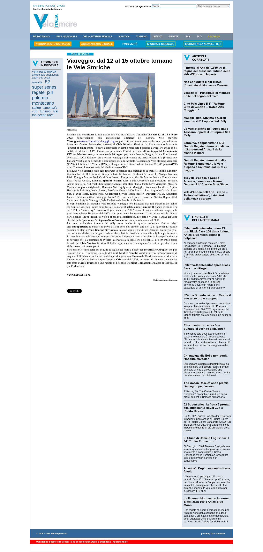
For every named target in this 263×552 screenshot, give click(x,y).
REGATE (173, 36)
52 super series (44, 84)
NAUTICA (124, 36)
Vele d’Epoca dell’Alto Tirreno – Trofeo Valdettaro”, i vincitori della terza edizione (206, 195)
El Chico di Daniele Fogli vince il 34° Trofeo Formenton (206, 439)
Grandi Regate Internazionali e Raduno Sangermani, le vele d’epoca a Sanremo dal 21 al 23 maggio (205, 165)
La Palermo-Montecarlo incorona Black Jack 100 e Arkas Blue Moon (207, 502)
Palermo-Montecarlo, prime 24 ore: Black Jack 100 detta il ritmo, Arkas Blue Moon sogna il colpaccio (207, 233)
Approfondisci (120, 541)
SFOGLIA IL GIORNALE (160, 44)
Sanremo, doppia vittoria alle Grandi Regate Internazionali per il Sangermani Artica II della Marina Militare (206, 147)
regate (38, 92)
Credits (61, 5)
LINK (187, 36)
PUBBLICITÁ (129, 43)
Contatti (50, 5)
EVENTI (157, 36)
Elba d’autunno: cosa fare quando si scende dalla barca (204, 327)
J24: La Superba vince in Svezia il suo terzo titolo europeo (207, 296)
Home (205, 533)
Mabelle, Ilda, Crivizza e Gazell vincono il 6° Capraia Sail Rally (205, 119)
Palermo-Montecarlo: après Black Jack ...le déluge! (207, 266)
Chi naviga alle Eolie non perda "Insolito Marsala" (205, 357)
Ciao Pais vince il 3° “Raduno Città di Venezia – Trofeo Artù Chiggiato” (204, 107)
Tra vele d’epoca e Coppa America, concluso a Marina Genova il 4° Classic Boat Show (206, 181)
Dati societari (218, 533)
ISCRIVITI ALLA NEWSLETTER (203, 44)
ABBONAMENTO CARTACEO (53, 44)
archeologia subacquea (45, 74)
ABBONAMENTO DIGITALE (97, 44)
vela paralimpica (44, 71)
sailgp (36, 107)
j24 (50, 92)
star (55, 111)
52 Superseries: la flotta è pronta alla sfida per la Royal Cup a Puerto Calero (207, 408)
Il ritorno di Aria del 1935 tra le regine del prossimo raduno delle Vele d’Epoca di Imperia (207, 71)
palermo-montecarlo (43, 100)
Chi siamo (38, 5)
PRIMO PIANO (41, 36)
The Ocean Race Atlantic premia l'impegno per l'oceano (206, 384)
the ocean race (43, 115)
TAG (199, 36)
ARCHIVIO (214, 36)
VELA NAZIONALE (66, 36)
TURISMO (141, 36)
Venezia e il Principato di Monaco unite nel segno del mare (207, 94)
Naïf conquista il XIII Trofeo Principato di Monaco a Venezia (206, 83)
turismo (45, 111)
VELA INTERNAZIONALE (97, 36)
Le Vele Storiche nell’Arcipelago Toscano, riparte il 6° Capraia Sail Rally (207, 132)
